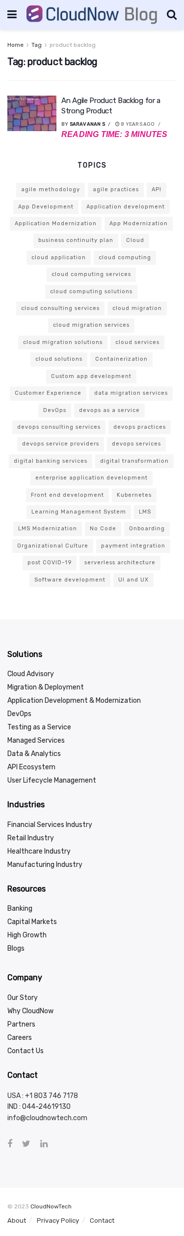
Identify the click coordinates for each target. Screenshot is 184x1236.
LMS (145, 512)
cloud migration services (91, 325)
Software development (69, 580)
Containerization (121, 359)
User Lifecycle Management (51, 780)
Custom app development (91, 376)
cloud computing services (91, 274)
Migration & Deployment (45, 687)
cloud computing (125, 257)
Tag (36, 44)
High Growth (27, 935)
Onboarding (147, 528)
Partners (21, 1024)
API (156, 189)
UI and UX (133, 580)
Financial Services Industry (49, 825)
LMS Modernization (47, 528)
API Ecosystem (31, 767)
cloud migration (137, 308)
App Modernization (138, 223)
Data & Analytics (34, 754)
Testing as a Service (39, 727)
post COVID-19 (49, 562)
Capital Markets (32, 922)
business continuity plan (75, 240)
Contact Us (25, 1051)
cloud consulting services (60, 308)
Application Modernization (56, 223)
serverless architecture (120, 562)
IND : (14, 1106)
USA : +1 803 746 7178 (42, 1096)
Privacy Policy (58, 1220)
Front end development (67, 495)
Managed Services (36, 740)
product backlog (73, 44)
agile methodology (50, 189)
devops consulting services (59, 427)
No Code (103, 528)
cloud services (137, 342)
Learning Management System (78, 512)
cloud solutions (58, 359)
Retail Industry (30, 838)
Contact (102, 1220)
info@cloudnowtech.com (47, 1118)
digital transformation (134, 461)
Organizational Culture (52, 546)
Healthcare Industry (39, 851)
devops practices (139, 427)
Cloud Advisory (30, 674)
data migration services (131, 393)
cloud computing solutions (91, 291)
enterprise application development (91, 478)
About (16, 1220)
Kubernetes (134, 495)
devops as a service (109, 410)
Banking (19, 908)
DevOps (54, 410)
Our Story (22, 998)
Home (15, 44)
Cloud (135, 240)
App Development (46, 207)
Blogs (16, 948)
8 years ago (137, 124)
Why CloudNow (30, 1011)
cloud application (58, 257)
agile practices (116, 189)
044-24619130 (46, 1106)
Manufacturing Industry (44, 864)
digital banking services (50, 461)
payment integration (133, 546)
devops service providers (60, 444)
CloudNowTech (51, 1206)
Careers (19, 1037)
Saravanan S (87, 124)
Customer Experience (48, 393)
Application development (125, 207)
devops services (136, 444)
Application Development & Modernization (74, 700)
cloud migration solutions (63, 342)
